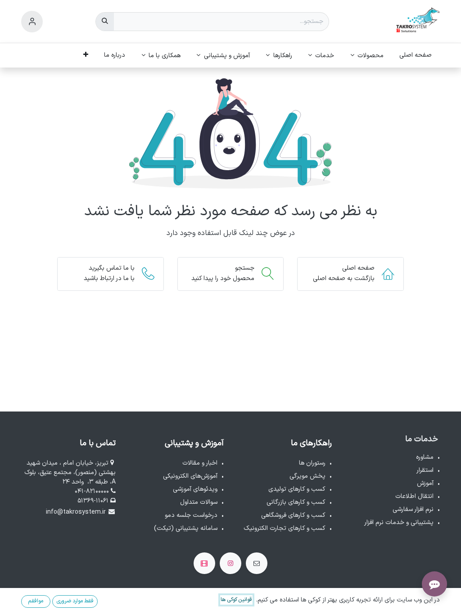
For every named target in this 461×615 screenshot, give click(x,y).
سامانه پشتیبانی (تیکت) (185, 528)
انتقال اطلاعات (414, 496)
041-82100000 (93, 491)
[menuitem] (416, 55)
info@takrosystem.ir (76, 512)
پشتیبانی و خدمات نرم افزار (399, 522)
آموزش (425, 483)
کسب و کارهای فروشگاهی (293, 515)
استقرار (425, 470)
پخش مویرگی (307, 476)
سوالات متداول (198, 502)
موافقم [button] (35, 601)
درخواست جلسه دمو (191, 515)
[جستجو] (105, 22)
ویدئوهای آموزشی (195, 489)
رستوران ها (312, 463)
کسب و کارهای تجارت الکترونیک (284, 528)
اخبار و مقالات (199, 463)
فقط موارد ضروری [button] (75, 601)
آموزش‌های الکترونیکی (190, 476)
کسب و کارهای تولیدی (296, 489)
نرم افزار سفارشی (413, 509)
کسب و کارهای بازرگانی (296, 502)
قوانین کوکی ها (236, 600)
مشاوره (425, 457)
